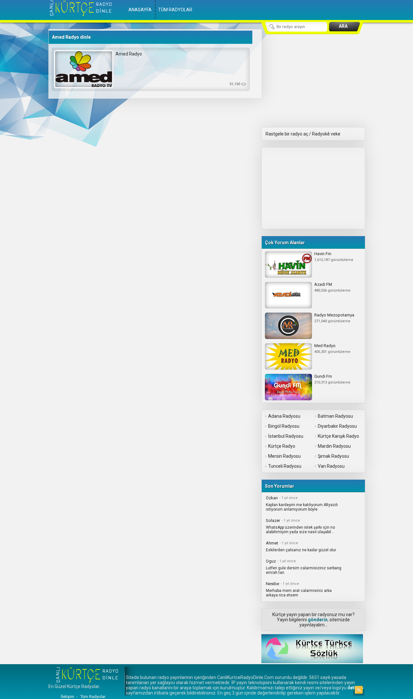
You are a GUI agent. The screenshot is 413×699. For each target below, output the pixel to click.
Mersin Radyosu (284, 456)
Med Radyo (325, 345)
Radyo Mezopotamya (334, 315)
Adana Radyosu (284, 416)
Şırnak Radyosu (333, 456)
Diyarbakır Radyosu (337, 426)
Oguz (271, 561)
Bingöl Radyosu (283, 426)
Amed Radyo (129, 53)
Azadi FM (323, 284)
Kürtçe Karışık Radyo (338, 436)
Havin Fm (322, 253)
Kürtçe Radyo (281, 446)
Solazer (273, 520)
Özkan (272, 497)
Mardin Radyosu (334, 446)
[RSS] (359, 690)
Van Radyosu (331, 466)
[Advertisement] (310, 187)
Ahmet (272, 543)
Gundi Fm (323, 376)
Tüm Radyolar (175, 9)
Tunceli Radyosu (284, 466)
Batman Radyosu (335, 416)
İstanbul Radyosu (285, 436)
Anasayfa (140, 9)
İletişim (67, 696)
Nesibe (272, 583)
